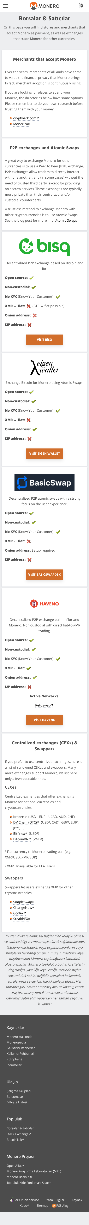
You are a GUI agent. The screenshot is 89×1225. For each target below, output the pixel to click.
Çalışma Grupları (19, 1091)
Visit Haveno (44, 720)
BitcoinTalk (14, 1139)
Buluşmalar (15, 1096)
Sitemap (42, 1205)
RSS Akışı (62, 1205)
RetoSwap (43, 705)
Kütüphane (14, 1059)
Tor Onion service (26, 1200)
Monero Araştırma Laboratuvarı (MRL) (34, 1171)
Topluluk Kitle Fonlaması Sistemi (29, 1183)
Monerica (20, 124)
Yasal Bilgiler (55, 1200)
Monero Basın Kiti (19, 1177)
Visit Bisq (44, 340)
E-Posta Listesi (17, 1102)
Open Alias (14, 1165)
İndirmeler (14, 1065)
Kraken (18, 816)
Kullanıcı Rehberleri (20, 1053)
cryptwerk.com (24, 118)
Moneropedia (16, 1042)
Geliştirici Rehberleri (21, 1048)
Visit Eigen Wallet (44, 454)
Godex (18, 913)
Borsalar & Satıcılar (20, 1128)
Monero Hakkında (19, 1037)
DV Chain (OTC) (25, 822)
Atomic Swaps (66, 220)
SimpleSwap (22, 902)
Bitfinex (19, 833)
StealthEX (20, 918)
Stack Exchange (17, 1134)
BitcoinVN (21, 839)
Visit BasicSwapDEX (44, 575)
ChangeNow (22, 907)
